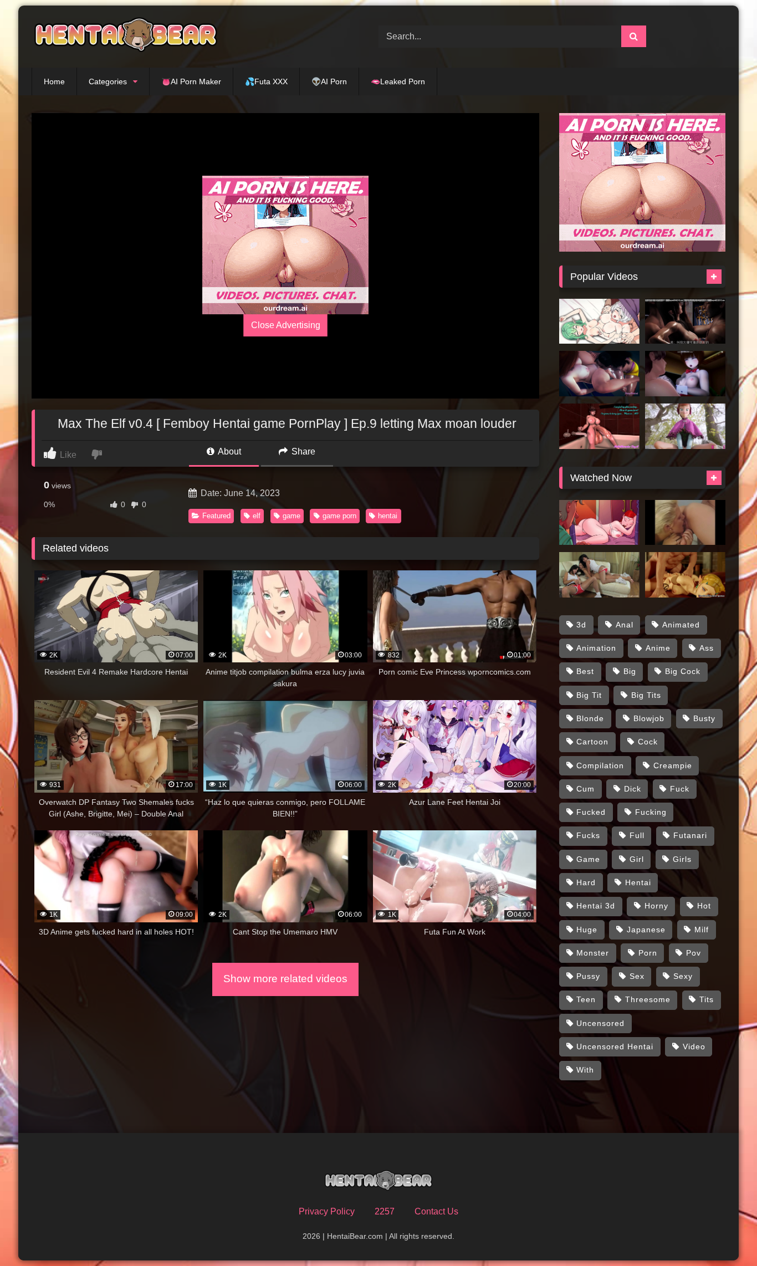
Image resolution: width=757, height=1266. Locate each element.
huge (586, 929)
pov (693, 952)
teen (586, 999)
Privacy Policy (327, 1211)
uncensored (600, 1023)
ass (706, 648)
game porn (339, 516)
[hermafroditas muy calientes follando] (685, 522)
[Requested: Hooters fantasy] (599, 575)
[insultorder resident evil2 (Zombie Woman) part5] (685, 373)
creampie (672, 765)
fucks (588, 835)
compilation (600, 765)
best (585, 671)
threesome (648, 999)
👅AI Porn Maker (191, 81)
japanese (646, 929)
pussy (588, 976)
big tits (646, 695)
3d (581, 624)
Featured (216, 516)
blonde (590, 718)
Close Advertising (285, 325)
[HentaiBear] (126, 36)
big (629, 671)
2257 (385, 1211)
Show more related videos (285, 978)
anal (624, 624)
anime (658, 648)
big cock (682, 671)
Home (54, 81)
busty (704, 718)
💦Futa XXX (266, 81)
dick (632, 788)
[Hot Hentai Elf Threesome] (599, 321)
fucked (591, 812)
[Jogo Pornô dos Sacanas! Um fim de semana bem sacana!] (599, 522)
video (694, 1046)
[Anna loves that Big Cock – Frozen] (685, 426)
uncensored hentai (614, 1046)
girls (682, 859)
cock (648, 741)
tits (706, 999)
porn (647, 952)
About (228, 451)
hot (704, 905)
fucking (651, 812)
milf (701, 929)
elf (256, 516)
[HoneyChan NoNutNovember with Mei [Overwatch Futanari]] (599, 426)
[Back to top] (722, 1233)
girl (637, 859)
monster (592, 952)
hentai (387, 516)
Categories (108, 81)
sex (637, 976)
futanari (690, 835)
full (637, 835)
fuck (679, 788)
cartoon (592, 741)
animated (681, 624)
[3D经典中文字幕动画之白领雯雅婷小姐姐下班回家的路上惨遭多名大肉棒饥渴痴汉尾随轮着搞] (685, 321)
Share (302, 451)
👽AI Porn (329, 81)
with (585, 1069)
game (291, 516)
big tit (589, 695)
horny (656, 905)
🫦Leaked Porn (398, 81)
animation (596, 648)
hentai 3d (595, 905)
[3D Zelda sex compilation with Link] (685, 575)
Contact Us (436, 1211)
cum (585, 788)
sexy (683, 976)
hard (586, 882)
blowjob (648, 718)
